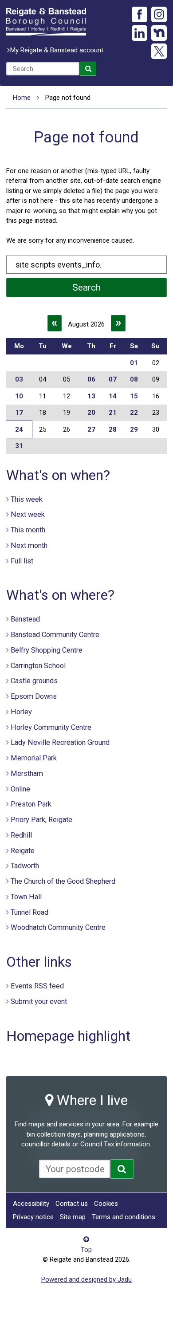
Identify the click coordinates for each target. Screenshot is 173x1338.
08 (134, 379)
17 (19, 413)
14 (113, 396)
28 (113, 429)
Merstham (27, 773)
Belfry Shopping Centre (47, 650)
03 (19, 379)
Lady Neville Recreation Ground (60, 742)
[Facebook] (139, 14)
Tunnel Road (29, 912)
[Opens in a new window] (122, 1169)
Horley (21, 712)
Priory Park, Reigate (41, 819)
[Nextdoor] (159, 33)
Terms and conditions (123, 1217)
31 (19, 446)
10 (19, 396)
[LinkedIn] (139, 33)
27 (91, 429)
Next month (29, 545)
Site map (73, 1217)
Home (22, 98)
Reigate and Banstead (46, 22)
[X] (159, 51)
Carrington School (38, 665)
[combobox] (42, 68)
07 (113, 379)
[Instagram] (159, 14)
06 (91, 379)
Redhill (21, 835)
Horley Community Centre (51, 727)
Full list (22, 561)
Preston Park (31, 804)
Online (20, 789)
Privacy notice (33, 1217)
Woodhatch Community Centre (58, 927)
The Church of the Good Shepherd (63, 881)
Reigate (23, 850)
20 (91, 413)
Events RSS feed (37, 986)
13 (91, 396)
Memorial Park (34, 758)
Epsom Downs (34, 696)
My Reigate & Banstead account (56, 50)
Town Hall (26, 897)
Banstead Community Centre (55, 634)
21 (113, 413)
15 (134, 396)
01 (134, 363)
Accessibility (31, 1204)
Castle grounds (34, 681)
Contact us (71, 1204)
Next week (28, 514)
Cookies (106, 1204)
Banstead (25, 619)
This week (27, 499)
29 (134, 429)
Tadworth (25, 866)
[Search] (88, 69)
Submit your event (39, 1001)
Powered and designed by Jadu (86, 1279)
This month (28, 530)
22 (134, 413)
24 (19, 429)
